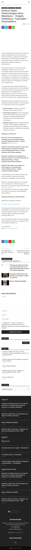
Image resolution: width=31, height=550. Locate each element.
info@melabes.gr (19, 532)
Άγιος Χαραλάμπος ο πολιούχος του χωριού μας (7, 252)
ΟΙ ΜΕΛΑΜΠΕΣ (9, 5)
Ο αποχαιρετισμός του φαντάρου (12, 454)
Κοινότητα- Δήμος (17, 5)
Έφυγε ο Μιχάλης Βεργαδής (18, 281)
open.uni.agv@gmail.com (11, 228)
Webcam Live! (6, 441)
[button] (29, 2)
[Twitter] (6, 27)
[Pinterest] (9, 27)
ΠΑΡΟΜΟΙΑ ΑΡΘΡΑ (6, 259)
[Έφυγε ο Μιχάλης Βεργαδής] (5, 282)
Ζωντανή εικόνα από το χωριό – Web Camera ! (15, 448)
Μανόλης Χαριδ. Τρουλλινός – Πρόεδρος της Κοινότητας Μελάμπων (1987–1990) (13, 371)
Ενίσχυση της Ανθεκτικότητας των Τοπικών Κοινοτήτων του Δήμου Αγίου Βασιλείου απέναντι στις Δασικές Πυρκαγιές (15, 353)
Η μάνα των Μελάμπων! (8, 377)
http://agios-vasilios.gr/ (7, 187)
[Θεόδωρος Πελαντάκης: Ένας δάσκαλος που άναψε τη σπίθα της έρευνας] (5, 275)
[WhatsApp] (13, 27)
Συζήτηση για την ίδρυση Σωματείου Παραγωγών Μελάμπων (23, 252)
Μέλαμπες (20, 548)
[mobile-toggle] (2, 2)
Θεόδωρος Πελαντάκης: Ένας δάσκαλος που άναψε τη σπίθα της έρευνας (19, 275)
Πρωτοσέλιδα (18, 7)
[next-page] (5, 288)
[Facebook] (3, 27)
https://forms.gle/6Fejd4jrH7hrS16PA (11, 204)
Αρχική (3, 5)
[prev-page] (2, 288)
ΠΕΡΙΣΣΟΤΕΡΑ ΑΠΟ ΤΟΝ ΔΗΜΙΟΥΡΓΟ (11, 261)
